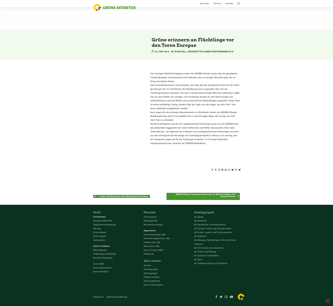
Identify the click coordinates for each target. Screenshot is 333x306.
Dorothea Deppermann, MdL (157, 238)
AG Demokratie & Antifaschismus (210, 224)
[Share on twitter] (215, 169)
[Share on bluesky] (232, 169)
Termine (217, 3)
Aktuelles (204, 3)
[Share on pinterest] (222, 169)
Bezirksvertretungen (103, 257)
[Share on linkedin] (225, 169)
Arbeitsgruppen (151, 269)
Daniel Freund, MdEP (153, 250)
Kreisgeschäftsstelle (102, 220)
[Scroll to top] (327, 300)
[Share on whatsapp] (229, 169)
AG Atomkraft (200, 220)
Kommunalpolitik (152, 280)
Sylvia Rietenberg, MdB (155, 234)
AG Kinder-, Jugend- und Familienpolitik (213, 232)
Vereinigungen (150, 273)
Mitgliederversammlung (104, 224)
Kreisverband (99, 216)
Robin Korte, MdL (152, 246)
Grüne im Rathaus (101, 246)
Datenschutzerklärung (116, 296)
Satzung (97, 228)
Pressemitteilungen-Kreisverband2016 (210, 51)
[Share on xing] (235, 169)
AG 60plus (199, 216)
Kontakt (229, 3)
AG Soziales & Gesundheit (206, 255)
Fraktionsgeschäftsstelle (104, 253)
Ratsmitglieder (100, 250)
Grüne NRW (98, 263)
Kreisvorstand (150, 216)
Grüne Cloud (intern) (153, 284)
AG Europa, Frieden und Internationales (212, 228)
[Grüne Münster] (118, 7)
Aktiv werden (152, 261)
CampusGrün (99, 240)
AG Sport (198, 259)
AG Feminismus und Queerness (209, 247)
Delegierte (149, 253)
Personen (150, 212)
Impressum (98, 296)
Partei (97, 212)
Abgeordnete (150, 230)
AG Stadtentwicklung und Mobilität (210, 263)
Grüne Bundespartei (102, 267)
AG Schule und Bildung (205, 251)
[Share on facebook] (212, 169)
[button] (239, 3)
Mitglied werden (151, 277)
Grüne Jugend (99, 236)
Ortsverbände (99, 232)
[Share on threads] (218, 169)
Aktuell (182, 51)
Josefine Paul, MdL (152, 242)
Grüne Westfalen (101, 271)
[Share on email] (239, 169)
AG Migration (200, 236)
